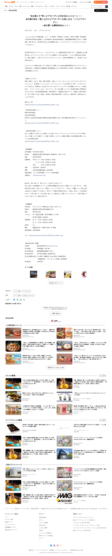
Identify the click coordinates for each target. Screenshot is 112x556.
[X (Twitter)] (17, 300)
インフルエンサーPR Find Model (81, 522)
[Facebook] (14, 300)
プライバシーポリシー (62, 550)
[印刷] (24, 300)
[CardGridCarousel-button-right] (86, 274)
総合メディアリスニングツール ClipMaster (84, 520)
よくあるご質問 (43, 527)
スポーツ (46, 6)
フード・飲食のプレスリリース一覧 (19, 508)
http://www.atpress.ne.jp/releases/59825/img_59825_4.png (46, 235)
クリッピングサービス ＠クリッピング (83, 517)
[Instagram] (58, 546)
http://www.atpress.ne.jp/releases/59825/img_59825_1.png (42, 104)
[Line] (21, 300)
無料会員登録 (42, 517)
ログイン (41, 520)
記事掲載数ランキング (10, 527)
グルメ (16, 6)
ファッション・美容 (28, 6)
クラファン (74, 6)
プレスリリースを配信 (71, 2)
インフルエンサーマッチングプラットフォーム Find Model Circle (90, 527)
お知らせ (41, 530)
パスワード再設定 (43, 522)
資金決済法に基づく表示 (76, 550)
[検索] (106, 6)
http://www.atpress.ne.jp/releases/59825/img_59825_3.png (42, 141)
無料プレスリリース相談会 (46, 535)
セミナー (41, 538)
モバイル (63, 6)
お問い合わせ (56, 313)
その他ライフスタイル (28, 295)
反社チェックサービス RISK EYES (82, 530)
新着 (6, 6)
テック (57, 6)
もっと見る (102, 375)
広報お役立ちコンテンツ (11, 529)
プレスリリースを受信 (85, 2)
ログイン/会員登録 (102, 2)
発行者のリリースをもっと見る (56, 367)
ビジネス (52, 6)
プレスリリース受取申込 (45, 533)
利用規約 (52, 550)
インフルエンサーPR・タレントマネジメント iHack (86, 525)
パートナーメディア (10, 524)
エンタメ (11, 6)
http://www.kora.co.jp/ (39, 175)
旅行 (20, 6)
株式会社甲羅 (28, 30)
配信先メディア (9, 522)
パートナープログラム (41, 550)
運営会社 (31, 550)
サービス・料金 (9, 519)
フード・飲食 (16, 291)
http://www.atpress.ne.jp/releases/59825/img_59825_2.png (42, 123)
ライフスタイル (39, 6)
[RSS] (61, 546)
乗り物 (68, 6)
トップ (6, 508)
